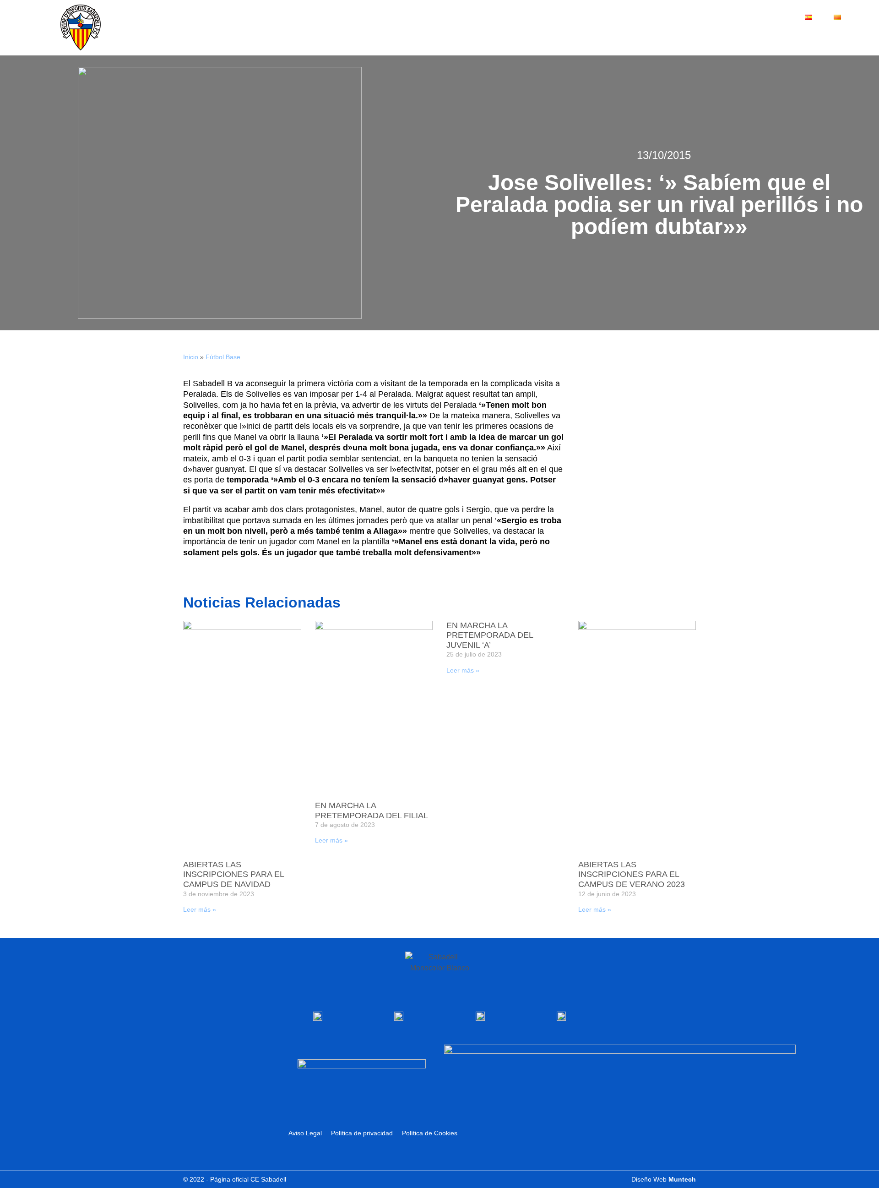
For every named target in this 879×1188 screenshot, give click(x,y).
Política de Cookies (429, 1133)
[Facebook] (795, 37)
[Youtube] (822, 37)
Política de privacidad (362, 1133)
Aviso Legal (305, 1133)
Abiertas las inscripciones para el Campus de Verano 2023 (631, 874)
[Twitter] (808, 37)
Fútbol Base (223, 357)
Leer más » (199, 909)
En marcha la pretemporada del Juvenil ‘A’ (489, 635)
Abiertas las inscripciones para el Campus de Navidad (233, 874)
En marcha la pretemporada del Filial (371, 810)
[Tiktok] (850, 37)
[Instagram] (836, 37)
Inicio (190, 357)
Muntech (682, 1179)
